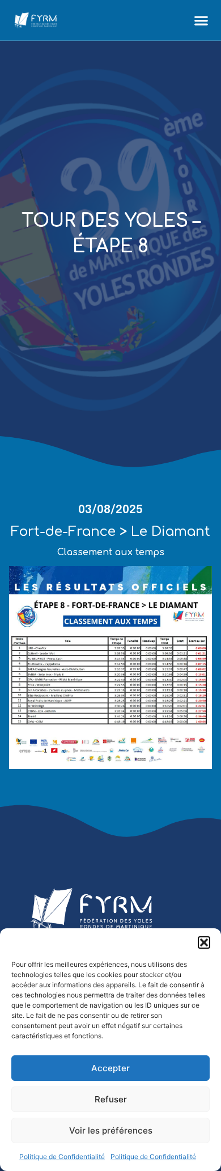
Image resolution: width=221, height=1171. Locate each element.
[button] (204, 942)
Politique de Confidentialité (62, 1156)
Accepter (110, 1068)
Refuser (111, 1099)
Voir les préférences (110, 1130)
